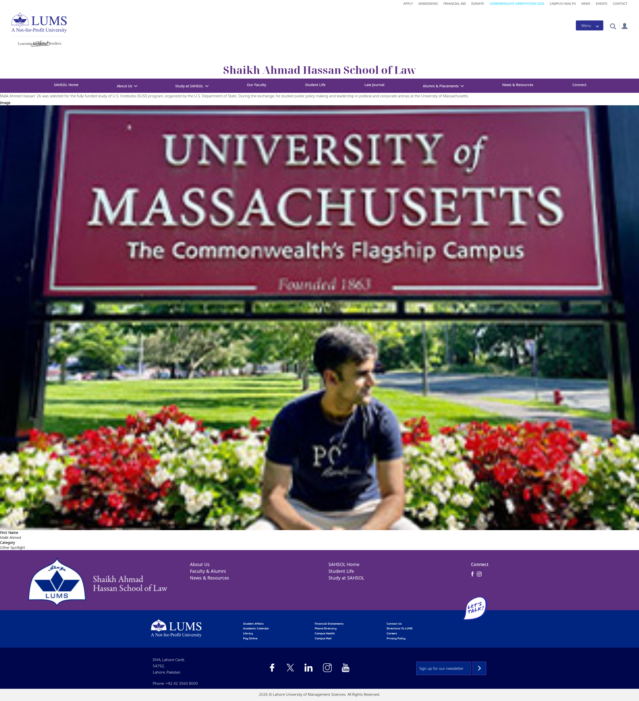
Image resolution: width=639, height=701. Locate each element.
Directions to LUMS (400, 628)
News (585, 3)
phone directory (325, 628)
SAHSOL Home (66, 84)
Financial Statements (329, 623)
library (248, 633)
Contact (620, 3)
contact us (394, 623)
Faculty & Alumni (208, 571)
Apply (408, 3)
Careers (392, 633)
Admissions (428, 3)
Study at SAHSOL (346, 578)
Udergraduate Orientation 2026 (516, 3)
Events (601, 3)
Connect (579, 84)
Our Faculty (256, 84)
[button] (613, 26)
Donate (477, 3)
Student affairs (253, 623)
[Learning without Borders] (39, 43)
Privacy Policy (396, 638)
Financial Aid (454, 3)
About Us (200, 564)
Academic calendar (256, 628)
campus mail (323, 638)
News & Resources (517, 84)
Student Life (315, 84)
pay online (250, 638)
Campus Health (563, 3)
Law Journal (374, 84)
